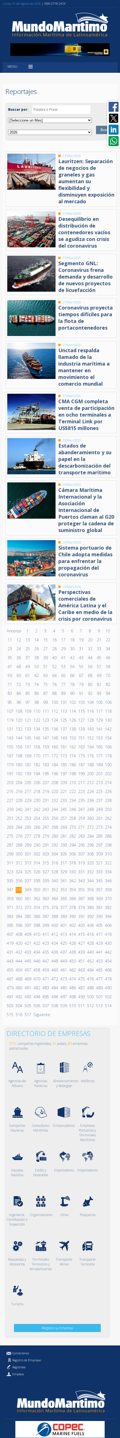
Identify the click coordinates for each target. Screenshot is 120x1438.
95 (10, 702)
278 (36, 836)
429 (99, 943)
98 (36, 702)
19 (81, 639)
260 (90, 818)
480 (19, 987)
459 (45, 970)
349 (28, 889)
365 (63, 898)
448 (54, 961)
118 (108, 711)
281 (63, 836)
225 (99, 791)
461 (63, 970)
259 (81, 818)
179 (10, 764)
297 (99, 845)
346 (108, 880)
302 (36, 854)
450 (72, 961)
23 (10, 648)
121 (28, 720)
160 (54, 747)
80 (90, 684)
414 (72, 934)
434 (36, 952)
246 (72, 809)
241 (28, 809)
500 (90, 996)
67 (81, 675)
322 (108, 863)
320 (90, 863)
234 (72, 800)
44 (90, 657)
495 (45, 996)
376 (54, 907)
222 (72, 791)
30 (72, 648)
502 (108, 996)
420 (19, 943)
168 (19, 755)
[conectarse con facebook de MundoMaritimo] (114, 107)
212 (90, 782)
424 (54, 943)
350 (36, 889)
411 (45, 934)
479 (10, 987)
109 (28, 711)
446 (36, 961)
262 (108, 818)
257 (63, 818)
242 (36, 809)
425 (63, 943)
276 (19, 836)
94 (108, 693)
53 (63, 666)
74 (36, 684)
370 (108, 898)
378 (72, 907)
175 (81, 755)
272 (90, 827)
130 (108, 720)
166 (108, 747)
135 (45, 729)
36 (18, 657)
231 (45, 800)
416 (90, 934)
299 (10, 854)
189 (99, 764)
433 (28, 952)
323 (10, 871)
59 (10, 675)
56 (90, 666)
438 (72, 952)
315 (45, 863)
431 (10, 952)
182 (36, 764)
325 (28, 871)
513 (99, 1005)
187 (81, 764)
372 (19, 907)
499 (81, 996)
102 (72, 702)
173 (63, 755)
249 (99, 809)
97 (27, 702)
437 (63, 952)
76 (54, 684)
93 (99, 693)
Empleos (18, 1374)
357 (99, 889)
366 (72, 898)
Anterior (14, 631)
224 (90, 791)
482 (36, 987)
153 (99, 738)
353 (63, 889)
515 (10, 1014)
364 (54, 898)
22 (108, 639)
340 (54, 880)
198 (72, 773)
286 (108, 836)
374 (36, 907)
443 (10, 961)
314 (36, 863)
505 (28, 1005)
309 (99, 854)
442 (108, 952)
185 (63, 764)
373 (28, 907)
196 (54, 773)
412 (54, 934)
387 (45, 916)
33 (99, 648)
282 (72, 836)
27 (45, 648)
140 (90, 729)
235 (81, 800)
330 (72, 871)
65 (63, 675)
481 (28, 987)
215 (10, 791)
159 (45, 747)
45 (99, 657)
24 (18, 648)
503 (10, 1005)
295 (81, 845)
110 (36, 711)
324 (19, 871)
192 (19, 773)
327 (45, 871)
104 (90, 702)
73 (27, 684)
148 (54, 738)
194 (36, 773)
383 (10, 916)
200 (90, 773)
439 (81, 952)
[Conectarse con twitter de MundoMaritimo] (114, 118)
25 (27, 648)
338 (36, 880)
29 (63, 648)
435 (45, 952)
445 (28, 961)
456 (19, 970)
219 (45, 791)
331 (81, 871)
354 (72, 889)
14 (36, 639)
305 (63, 854)
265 (28, 827)
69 (99, 675)
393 (99, 916)
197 (63, 773)
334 (108, 871)
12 (18, 639)
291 (45, 845)
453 (99, 961)
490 (108, 987)
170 (36, 755)
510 (72, 1005)
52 (54, 666)
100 (54, 702)
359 (10, 898)
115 (81, 711)
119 (10, 720)
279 (45, 836)
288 (19, 845)
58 (108, 666)
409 (28, 934)
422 (36, 943)
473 (63, 979)
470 (36, 979)
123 (45, 720)
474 (72, 979)
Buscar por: (18, 109)
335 (10, 880)
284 (90, 836)
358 (108, 889)
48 (18, 666)
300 (19, 854)
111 (45, 711)
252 (19, 818)
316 (54, 863)
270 (72, 827)
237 (99, 800)
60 (18, 675)
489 (99, 987)
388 (54, 916)
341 (63, 880)
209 (63, 782)
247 (81, 809)
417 (99, 934)
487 (81, 987)
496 (54, 996)
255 (45, 818)
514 (108, 1005)
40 (54, 657)
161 (63, 747)
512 (90, 1005)
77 (63, 684)
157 (28, 747)
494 (36, 996)
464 (90, 970)
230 (36, 800)
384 (19, 916)
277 (28, 836)
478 (108, 979)
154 (108, 738)
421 (28, 943)
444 (19, 961)
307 (81, 854)
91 (81, 693)
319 (81, 863)
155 (10, 747)
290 (36, 845)
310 (108, 854)
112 (54, 711)
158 (36, 747)
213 (99, 782)
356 (90, 889)
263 (10, 827)
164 (90, 747)
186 (72, 764)
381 (99, 907)
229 (28, 800)
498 (72, 996)
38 (36, 657)
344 (90, 880)
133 (28, 729)
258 (72, 818)
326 (36, 871)
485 (63, 987)
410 (36, 934)
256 (54, 818)
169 (28, 755)
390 (72, 916)
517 (28, 1014)
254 (36, 818)
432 (19, 952)
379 (81, 907)
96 (18, 702)
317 (63, 863)
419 (10, 943)
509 (63, 1005)
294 (72, 845)
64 (54, 675)
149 (63, 738)
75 (45, 684)
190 (108, 764)
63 (45, 675)
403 (81, 925)
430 (108, 943)
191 (10, 773)
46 (108, 657)
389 (63, 916)
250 (108, 809)
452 (90, 961)
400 (54, 925)
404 (90, 925)
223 (81, 791)
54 (72, 666)
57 (99, 666)
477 (99, 979)
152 (90, 738)
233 (63, 800)
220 (54, 791)
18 (72, 639)
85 (27, 693)
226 (108, 791)
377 (63, 907)
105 (99, 702)
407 (10, 934)
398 (36, 925)
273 (99, 827)
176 (90, 755)
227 (10, 800)
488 (90, 987)
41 (63, 657)
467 (10, 979)
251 (10, 818)
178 (108, 755)
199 (81, 773)
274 (108, 827)
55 (81, 666)
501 (99, 996)
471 (45, 979)
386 (36, 916)
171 (45, 755)
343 (81, 880)
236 (90, 800)
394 (108, 916)
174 (72, 755)
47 (10, 666)
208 (54, 782)
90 (72, 693)
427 (81, 943)
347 (10, 889)
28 (54, 648)
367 (81, 898)
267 (45, 827)
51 (45, 666)
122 (36, 720)
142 (108, 729)
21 (99, 639)
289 (28, 845)
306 (72, 854)
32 (90, 648)
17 (63, 639)
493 (28, 996)
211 (81, 782)
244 (54, 809)
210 (72, 782)
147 (45, 738)
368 (90, 898)
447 (45, 961)
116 (90, 711)
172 (54, 755)
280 (54, 836)
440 (90, 952)
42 (72, 657)
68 (90, 675)
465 (99, 970)
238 (108, 800)
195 (45, 773)
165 (99, 747)
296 (90, 845)
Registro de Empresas (26, 1360)
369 (99, 898)
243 (45, 809)
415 (81, 934)
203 (10, 782)
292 (54, 845)
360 (19, 898)
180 (19, 764)
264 (19, 827)
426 (72, 943)
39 (45, 657)
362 (36, 898)
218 (36, 791)
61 (27, 675)
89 (63, 693)
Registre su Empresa (57, 1328)
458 (36, 970)
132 (19, 729)
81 (99, 684)
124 (54, 720)
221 (63, 791)
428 (90, 943)
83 (10, 693)
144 (19, 738)
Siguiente (41, 1014)
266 (36, 827)
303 (45, 854)
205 (28, 782)
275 (10, 836)
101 (63, 702)
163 (81, 747)
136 (54, 729)
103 (81, 702)
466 (108, 970)
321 (99, 863)
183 (45, 764)
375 (45, 907)
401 (63, 925)
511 (81, 1005)
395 (10, 925)
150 (72, 738)
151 (81, 738)
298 (108, 845)
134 (36, 729)
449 (63, 961)
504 (19, 1005)
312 (19, 863)
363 (45, 898)
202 (108, 773)
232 (54, 800)
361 (28, 898)
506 (36, 1005)
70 (108, 675)
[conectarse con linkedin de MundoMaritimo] (114, 130)
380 (90, 907)
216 (19, 791)
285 (99, 836)
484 (54, 987)
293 (63, 845)
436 (54, 952)
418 (108, 934)
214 (108, 782)
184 (54, 764)
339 (45, 880)
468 (19, 979)
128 (90, 720)
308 (90, 854)
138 (72, 729)
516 (19, 1014)
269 (63, 827)
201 (99, 773)
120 (19, 720)
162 (72, 747)
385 (28, 916)
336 (19, 880)
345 (99, 880)
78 (72, 684)
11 (10, 639)
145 (28, 738)
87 (45, 693)
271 (81, 827)
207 (45, 782)
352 (54, 889)
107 (10, 711)
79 (81, 684)
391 (81, 916)
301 (28, 854)
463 (81, 970)
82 (108, 684)
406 (108, 925)
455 (10, 970)
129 (99, 720)
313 (28, 863)
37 (27, 657)
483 (45, 987)
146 (36, 738)
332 (90, 871)
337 (28, 880)
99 (45, 702)
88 (54, 693)
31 (81, 648)
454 (108, 961)
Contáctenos (20, 1353)
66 (72, 675)
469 (28, 979)
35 (10, 657)
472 (54, 979)
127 (81, 720)
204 (19, 782)
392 (90, 916)
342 (72, 880)
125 (63, 720)
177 (99, 755)
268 (54, 827)
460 (54, 970)
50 (36, 666)
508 (54, 1005)
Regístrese (18, 1367)
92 (90, 693)
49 (27, 666)
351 (45, 889)
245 (63, 809)
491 (10, 996)
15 (45, 639)
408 (19, 934)
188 (90, 764)
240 (19, 809)
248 (90, 809)
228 (19, 800)
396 (19, 925)
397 (28, 925)
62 (36, 675)
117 (99, 711)
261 (99, 818)
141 (99, 729)
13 (27, 639)
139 (81, 729)
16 (54, 639)
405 (99, 925)
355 (81, 889)
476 (90, 979)
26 (36, 648)
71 (10, 684)
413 (63, 934)
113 (63, 711)
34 (108, 648)
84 (18, 693)
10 (107, 631)
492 (19, 996)
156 (19, 747)
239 (10, 809)
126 (72, 720)
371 (10, 907)
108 (19, 711)
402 (72, 925)
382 (108, 907)
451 (81, 961)
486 (72, 987)
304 (54, 854)
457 (28, 970)
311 (10, 863)
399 (45, 925)
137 (63, 729)
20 (90, 639)
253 (28, 818)
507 (45, 1005)
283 (81, 836)
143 (10, 738)
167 (10, 755)
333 (99, 871)
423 (45, 943)
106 (108, 702)
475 (81, 979)
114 (72, 711)
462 (72, 970)
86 (36, 693)
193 (28, 773)
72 (18, 684)
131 (10, 729)
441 (99, 952)
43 (81, 657)
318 (72, 863)
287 (10, 845)
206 (36, 782)
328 (54, 871)
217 (28, 791)
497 (63, 996)
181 (28, 764)
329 (63, 871)
